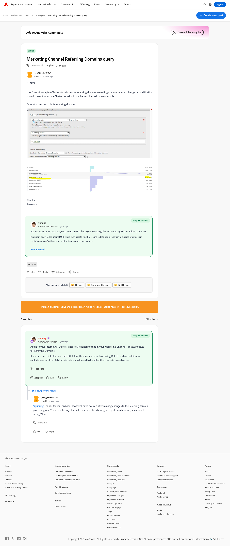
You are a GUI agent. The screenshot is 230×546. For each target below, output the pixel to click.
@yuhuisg (38, 406)
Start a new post (111, 306)
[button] (211, 15)
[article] (89, 358)
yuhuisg (42, 222)
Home (5, 15)
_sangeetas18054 (42, 72)
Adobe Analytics (38, 15)
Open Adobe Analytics (189, 32)
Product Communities (20, 15)
